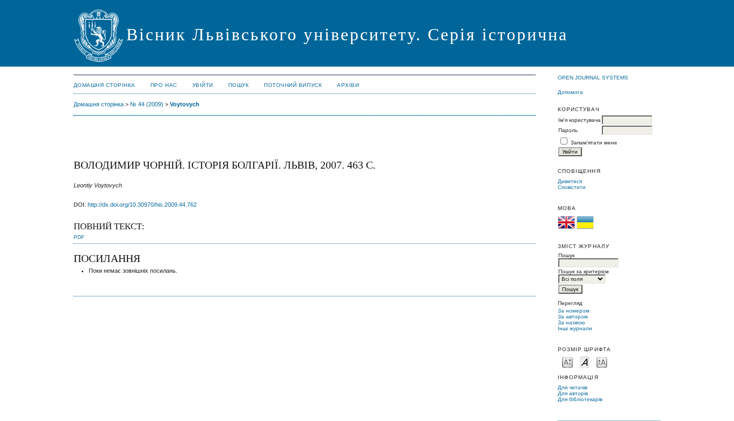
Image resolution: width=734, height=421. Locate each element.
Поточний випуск (293, 85)
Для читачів (572, 387)
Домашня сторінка (104, 85)
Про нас (163, 85)
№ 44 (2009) (146, 104)
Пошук (238, 85)
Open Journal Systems (593, 78)
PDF (79, 237)
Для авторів (573, 393)
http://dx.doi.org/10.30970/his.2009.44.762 (142, 204)
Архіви (348, 85)
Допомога (570, 92)
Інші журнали (575, 328)
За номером (573, 311)
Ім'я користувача (579, 120)
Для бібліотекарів (580, 399)
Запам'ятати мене (594, 143)
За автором (573, 317)
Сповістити (572, 187)
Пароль (568, 130)
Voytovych (184, 104)
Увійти (202, 85)
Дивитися (570, 181)
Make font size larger (601, 361)
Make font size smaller (567, 361)
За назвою (571, 322)
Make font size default (584, 361)
